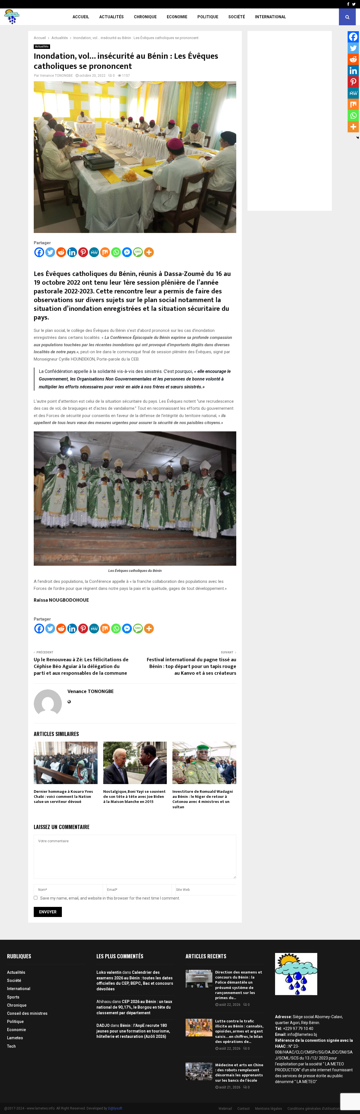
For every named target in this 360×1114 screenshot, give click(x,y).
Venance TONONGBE (56, 76)
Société (236, 17)
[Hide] (358, 137)
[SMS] (138, 252)
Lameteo (15, 1038)
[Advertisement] (289, 121)
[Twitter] (50, 252)
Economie (177, 17)
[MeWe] (94, 252)
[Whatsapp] (116, 252)
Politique (207, 17)
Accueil (81, 17)
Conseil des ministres (27, 1013)
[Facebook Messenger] (127, 252)
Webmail (225, 1109)
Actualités (111, 17)
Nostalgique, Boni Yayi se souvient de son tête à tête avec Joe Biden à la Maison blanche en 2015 (134, 796)
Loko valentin (109, 972)
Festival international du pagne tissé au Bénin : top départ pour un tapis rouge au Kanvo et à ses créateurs (191, 667)
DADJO (103, 1025)
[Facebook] (39, 252)
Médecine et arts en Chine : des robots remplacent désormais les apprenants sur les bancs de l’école (239, 1073)
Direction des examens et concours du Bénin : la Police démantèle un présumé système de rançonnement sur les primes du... (238, 985)
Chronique (145, 17)
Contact (243, 1109)
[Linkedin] (72, 252)
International (270, 17)
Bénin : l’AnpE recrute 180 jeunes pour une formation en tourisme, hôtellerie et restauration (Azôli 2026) (133, 1031)
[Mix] (105, 252)
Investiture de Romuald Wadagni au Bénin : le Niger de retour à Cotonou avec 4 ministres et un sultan (202, 799)
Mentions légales (268, 1109)
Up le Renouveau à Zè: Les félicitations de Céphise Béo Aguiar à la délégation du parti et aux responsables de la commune (81, 667)
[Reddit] (61, 252)
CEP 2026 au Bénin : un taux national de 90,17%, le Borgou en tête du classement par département (134, 1007)
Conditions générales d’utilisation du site (319, 1109)
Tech (11, 1046)
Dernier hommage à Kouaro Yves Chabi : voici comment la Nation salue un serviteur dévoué (63, 796)
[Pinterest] (83, 252)
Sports (13, 997)
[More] (149, 252)
